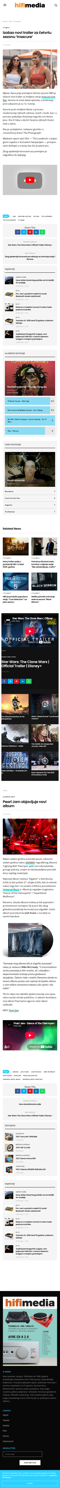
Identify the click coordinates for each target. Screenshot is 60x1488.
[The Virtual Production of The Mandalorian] (15, 704)
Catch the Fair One (30, 498)
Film (10, 21)
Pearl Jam (14, 1010)
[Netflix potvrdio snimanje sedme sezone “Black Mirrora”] (44, 582)
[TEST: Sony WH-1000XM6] (9, 1137)
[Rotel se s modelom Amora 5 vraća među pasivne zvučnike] (9, 307)
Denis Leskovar (12, 393)
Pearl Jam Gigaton (30, 1075)
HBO (14, 216)
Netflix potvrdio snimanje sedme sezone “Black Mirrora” (43, 599)
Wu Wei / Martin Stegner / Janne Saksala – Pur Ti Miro (27, 420)
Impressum (8, 1441)
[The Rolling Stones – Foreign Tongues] (30, 378)
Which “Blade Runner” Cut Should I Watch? (44, 717)
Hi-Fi (18, 290)
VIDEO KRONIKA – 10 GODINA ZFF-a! (14, 772)
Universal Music (11, 889)
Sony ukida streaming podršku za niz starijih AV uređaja (35, 281)
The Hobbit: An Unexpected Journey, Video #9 (42, 745)
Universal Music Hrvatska (32, 1079)
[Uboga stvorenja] (30, 469)
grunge (15, 1072)
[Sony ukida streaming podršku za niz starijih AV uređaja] (9, 280)
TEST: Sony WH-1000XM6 (26, 1136)
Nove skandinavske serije (30, 1104)
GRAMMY (30, 862)
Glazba (6, 1425)
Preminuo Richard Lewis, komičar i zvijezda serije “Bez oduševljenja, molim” (43, 564)
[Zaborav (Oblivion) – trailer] (15, 734)
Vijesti (5, 1415)
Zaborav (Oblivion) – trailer (12, 746)
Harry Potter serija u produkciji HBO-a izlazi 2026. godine (13, 564)
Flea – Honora (13, 431)
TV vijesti (17, 21)
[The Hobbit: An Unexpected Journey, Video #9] (45, 733)
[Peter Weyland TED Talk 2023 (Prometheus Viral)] (45, 761)
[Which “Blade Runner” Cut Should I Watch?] (45, 704)
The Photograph (9, 220)
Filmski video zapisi (8, 657)
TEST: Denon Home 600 (26, 1158)
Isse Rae (36, 216)
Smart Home (21, 277)
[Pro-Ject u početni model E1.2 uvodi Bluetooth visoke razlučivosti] (9, 294)
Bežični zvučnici (23, 1144)
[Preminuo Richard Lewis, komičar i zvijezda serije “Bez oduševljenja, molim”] (44, 546)
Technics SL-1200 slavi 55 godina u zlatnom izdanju (34, 321)
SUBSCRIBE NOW (30, 1463)
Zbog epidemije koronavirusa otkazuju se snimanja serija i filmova (30, 258)
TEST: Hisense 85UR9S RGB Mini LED (31, 1169)
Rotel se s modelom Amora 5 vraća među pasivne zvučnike (34, 308)
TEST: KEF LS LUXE (23, 1147)
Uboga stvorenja (16, 480)
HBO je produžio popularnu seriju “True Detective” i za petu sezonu (15, 599)
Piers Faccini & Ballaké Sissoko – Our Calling (25, 410)
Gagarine (30, 505)
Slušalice (20, 1133)
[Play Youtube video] (30, 180)
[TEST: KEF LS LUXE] (9, 1148)
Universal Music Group (11, 1079)
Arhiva (6, 1436)
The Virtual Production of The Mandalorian (12, 718)
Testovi (6, 1420)
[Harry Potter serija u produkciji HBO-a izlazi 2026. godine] (16, 546)
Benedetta (30, 491)
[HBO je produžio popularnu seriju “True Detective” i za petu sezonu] (16, 582)
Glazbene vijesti (9, 796)
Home (5, 21)
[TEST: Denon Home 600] (9, 1159)
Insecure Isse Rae (24, 216)
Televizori (20, 1166)
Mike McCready (49, 1072)
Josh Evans (25, 1072)
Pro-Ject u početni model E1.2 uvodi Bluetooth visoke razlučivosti (31, 295)
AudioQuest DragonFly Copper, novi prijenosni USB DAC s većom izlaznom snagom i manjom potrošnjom (32, 336)
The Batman (30, 512)
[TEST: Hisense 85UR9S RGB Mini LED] (9, 1169)
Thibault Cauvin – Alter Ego (18, 401)
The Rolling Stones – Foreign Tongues (27, 386)
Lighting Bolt (36, 1072)
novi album (7, 1075)
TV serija (21, 220)
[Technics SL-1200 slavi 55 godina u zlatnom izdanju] (9, 321)
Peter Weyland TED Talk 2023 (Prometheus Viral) (42, 773)
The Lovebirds (46, 216)
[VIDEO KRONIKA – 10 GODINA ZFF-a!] (15, 760)
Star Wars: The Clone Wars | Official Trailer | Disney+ (30, 245)
